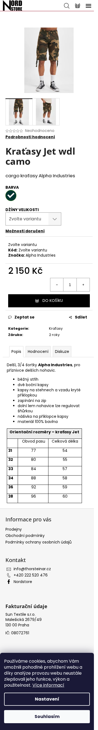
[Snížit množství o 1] (56, 284)
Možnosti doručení (25, 231)
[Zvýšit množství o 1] (83, 284)
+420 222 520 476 (31, 575)
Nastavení (47, 699)
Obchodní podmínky (25, 535)
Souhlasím (47, 716)
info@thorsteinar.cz (32, 569)
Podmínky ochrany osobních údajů (38, 542)
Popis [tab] (16, 351)
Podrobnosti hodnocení (30, 137)
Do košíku (52, 300)
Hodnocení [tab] (38, 351)
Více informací (48, 685)
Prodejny (13, 529)
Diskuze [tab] (62, 351)
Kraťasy (56, 328)
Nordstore (23, 581)
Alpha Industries (41, 255)
